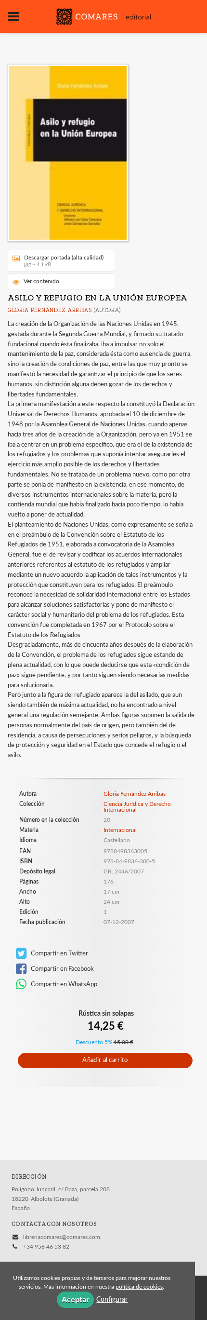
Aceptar (75, 1300)
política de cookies (139, 1287)
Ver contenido (41, 281)
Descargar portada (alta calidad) (64, 261)
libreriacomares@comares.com (61, 1237)
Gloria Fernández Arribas (50, 310)
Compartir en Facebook (61, 969)
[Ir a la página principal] (103, 15)
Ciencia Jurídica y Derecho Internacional (137, 807)
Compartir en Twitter (58, 953)
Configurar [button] (112, 1299)
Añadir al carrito (105, 1060)
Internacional (120, 830)
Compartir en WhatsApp (63, 984)
